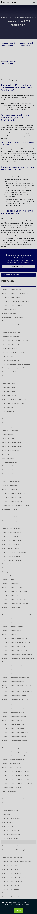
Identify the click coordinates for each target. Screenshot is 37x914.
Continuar (18, 910)
